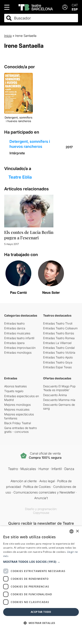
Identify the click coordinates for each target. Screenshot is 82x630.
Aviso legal (47, 481)
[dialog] (41, 578)
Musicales (28, 469)
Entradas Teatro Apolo (58, 357)
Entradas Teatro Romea (59, 338)
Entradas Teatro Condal (59, 347)
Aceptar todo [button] (41, 612)
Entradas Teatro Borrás (58, 333)
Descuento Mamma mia (59, 400)
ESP (75, 9)
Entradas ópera (14, 343)
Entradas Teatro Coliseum (60, 328)
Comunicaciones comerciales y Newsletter (44, 492)
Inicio (8, 36)
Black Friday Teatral (17, 423)
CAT (75, 5)
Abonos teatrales (15, 386)
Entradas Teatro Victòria (59, 352)
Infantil (57, 469)
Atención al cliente (24, 481)
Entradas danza (14, 328)
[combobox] (45, 18)
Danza (69, 469)
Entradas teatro (14, 323)
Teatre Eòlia (20, 177)
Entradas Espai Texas (57, 367)
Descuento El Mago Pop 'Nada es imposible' (59, 388)
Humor (43, 469)
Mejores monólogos (17, 404)
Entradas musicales (17, 333)
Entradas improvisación (20, 347)
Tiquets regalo (13, 391)
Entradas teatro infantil (19, 338)
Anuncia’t (41, 498)
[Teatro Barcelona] (36, 7)
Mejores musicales (16, 409)
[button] (41, 562)
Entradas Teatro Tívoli (57, 323)
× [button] (77, 531)
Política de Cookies (37, 487)
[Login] (64, 7)
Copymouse (41, 512)
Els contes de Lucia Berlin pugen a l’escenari (28, 234)
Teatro (13, 469)
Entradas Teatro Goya (57, 362)
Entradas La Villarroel (57, 343)
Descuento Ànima (55, 395)
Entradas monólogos (18, 352)
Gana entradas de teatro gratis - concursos (20, 429)
